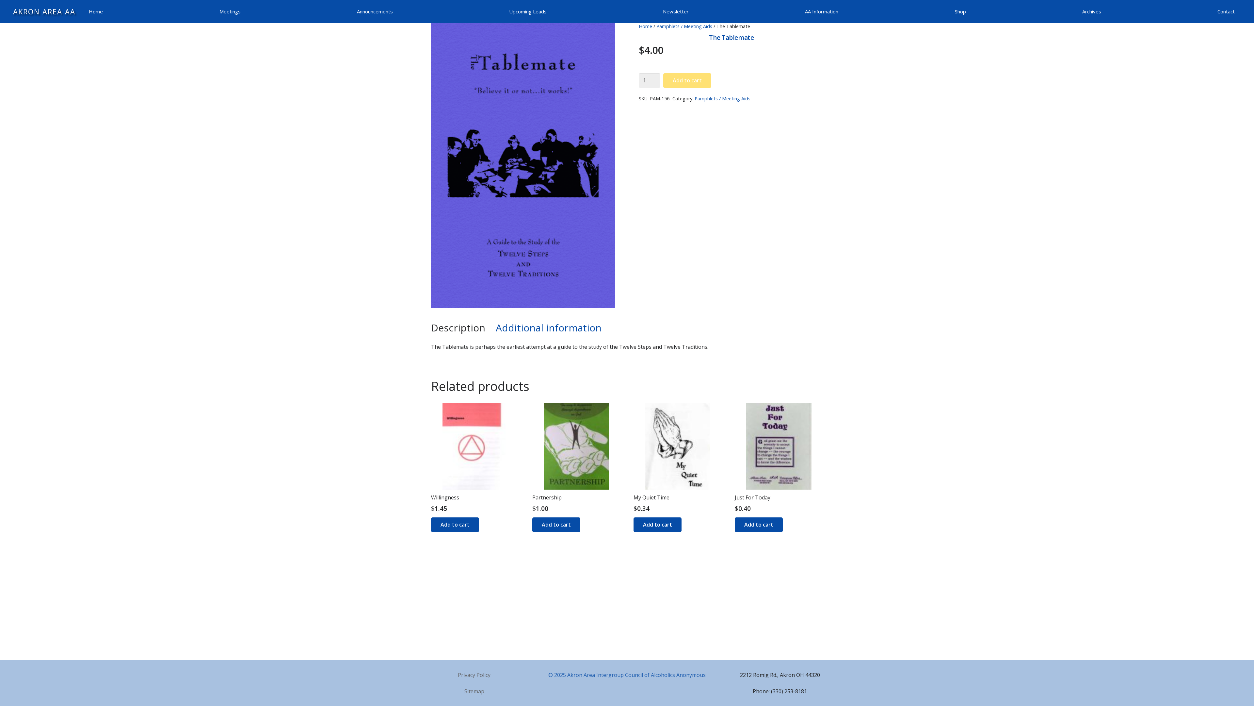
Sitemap (474, 691)
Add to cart (687, 80)
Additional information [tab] (549, 327)
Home (645, 26)
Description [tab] (458, 327)
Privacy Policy (474, 675)
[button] (604, 33)
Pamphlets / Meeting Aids (684, 26)
